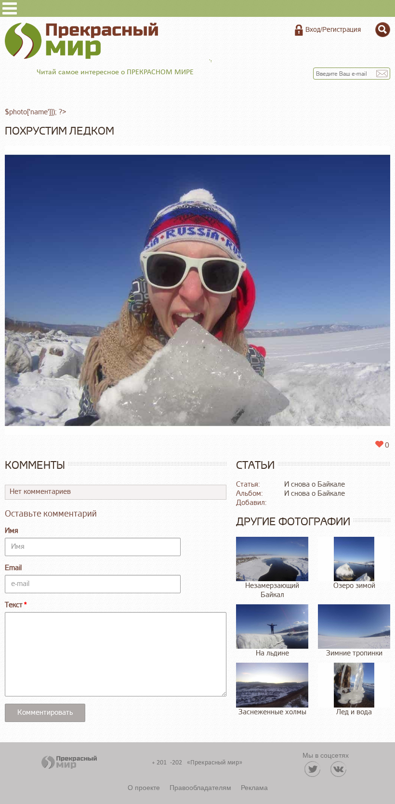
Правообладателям (200, 787)
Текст (14, 605)
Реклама (254, 787)
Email (13, 567)
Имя (11, 530)
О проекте (144, 787)
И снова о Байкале (314, 484)
